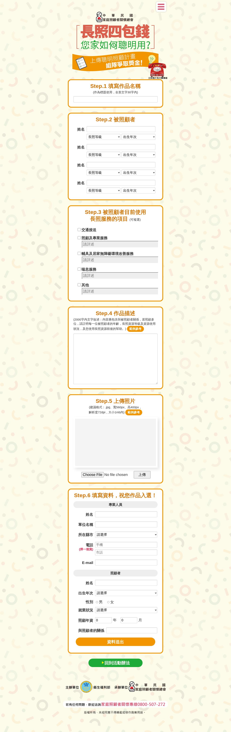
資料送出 (115, 641)
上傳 (142, 475)
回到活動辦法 (117, 662)
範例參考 (135, 328)
